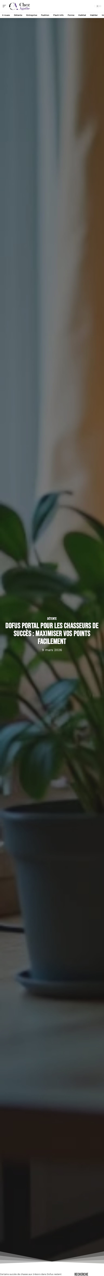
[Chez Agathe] (19, 6)
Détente (52, 619)
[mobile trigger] (5, 6)
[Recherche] (92, 6)
